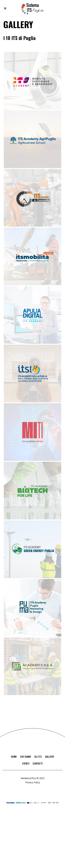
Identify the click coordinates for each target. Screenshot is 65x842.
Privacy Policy (32, 782)
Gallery (49, 756)
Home (14, 756)
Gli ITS (38, 756)
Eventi (25, 763)
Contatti (38, 763)
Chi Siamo (25, 756)
